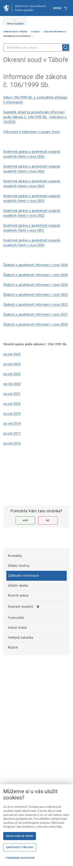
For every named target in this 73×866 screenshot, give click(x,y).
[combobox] (36, 48)
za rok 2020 (11, 403)
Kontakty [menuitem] (15, 556)
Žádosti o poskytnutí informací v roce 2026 (35, 265)
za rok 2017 (11, 433)
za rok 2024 (11, 364)
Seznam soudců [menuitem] (20, 606)
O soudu (35, 32)
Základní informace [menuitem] (23, 575)
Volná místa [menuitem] (17, 627)
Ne (47, 520)
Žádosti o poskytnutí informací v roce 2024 (35, 285)
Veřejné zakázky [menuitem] (20, 637)
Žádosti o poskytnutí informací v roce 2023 (35, 294)
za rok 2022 (11, 384)
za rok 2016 (11, 443)
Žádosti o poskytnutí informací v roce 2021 (35, 314)
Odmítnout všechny (20, 847)
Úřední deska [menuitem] (18, 585)
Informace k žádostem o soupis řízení (31, 132)
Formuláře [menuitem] (16, 618)
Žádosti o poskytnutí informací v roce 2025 (35, 275)
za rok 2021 (11, 394)
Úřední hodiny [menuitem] (19, 566)
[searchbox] (36, 48)
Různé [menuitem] (13, 647)
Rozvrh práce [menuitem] (18, 595)
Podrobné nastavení (20, 857)
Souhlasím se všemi (19, 836)
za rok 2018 (11, 423)
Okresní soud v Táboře (15, 32)
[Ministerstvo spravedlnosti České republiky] (24, 8)
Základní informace (55, 32)
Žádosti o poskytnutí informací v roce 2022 (35, 304)
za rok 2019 (11, 413)
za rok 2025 (11, 354)
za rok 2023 (11, 374)
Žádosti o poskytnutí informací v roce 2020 (35, 324)
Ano (25, 520)
